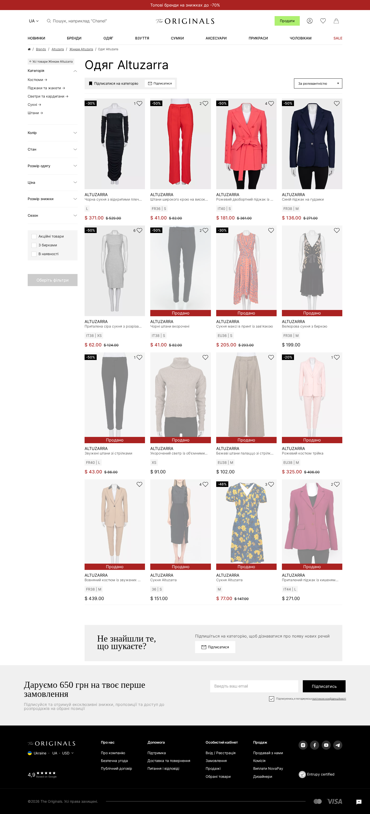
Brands (41, 49)
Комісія (259, 760)
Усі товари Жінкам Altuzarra (52, 61)
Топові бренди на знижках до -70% (185, 5)
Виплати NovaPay (268, 768)
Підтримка (156, 753)
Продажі (213, 768)
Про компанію (113, 753)
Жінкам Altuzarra (81, 49)
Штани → (35, 113)
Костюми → (37, 79)
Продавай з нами (268, 753)
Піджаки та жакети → (46, 88)
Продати (287, 21)
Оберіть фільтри (52, 280)
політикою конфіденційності (329, 699)
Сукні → (34, 104)
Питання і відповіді (163, 768)
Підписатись (324, 686)
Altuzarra (58, 49)
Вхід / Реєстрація (221, 753)
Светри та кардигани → (48, 96)
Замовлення (216, 760)
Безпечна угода (114, 760)
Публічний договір (116, 768)
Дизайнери (262, 776)
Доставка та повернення (168, 760)
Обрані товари (218, 776)
